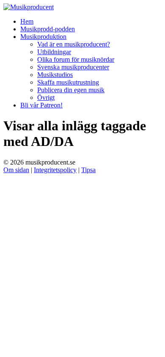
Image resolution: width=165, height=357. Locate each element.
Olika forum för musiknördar (75, 59)
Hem (26, 21)
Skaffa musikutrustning (68, 82)
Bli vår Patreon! (41, 105)
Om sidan (16, 169)
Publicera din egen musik (70, 89)
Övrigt (46, 97)
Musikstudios (55, 74)
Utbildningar (54, 51)
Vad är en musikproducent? (73, 44)
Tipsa (88, 169)
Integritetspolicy (55, 169)
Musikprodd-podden (47, 29)
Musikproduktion (43, 36)
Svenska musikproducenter (73, 67)
